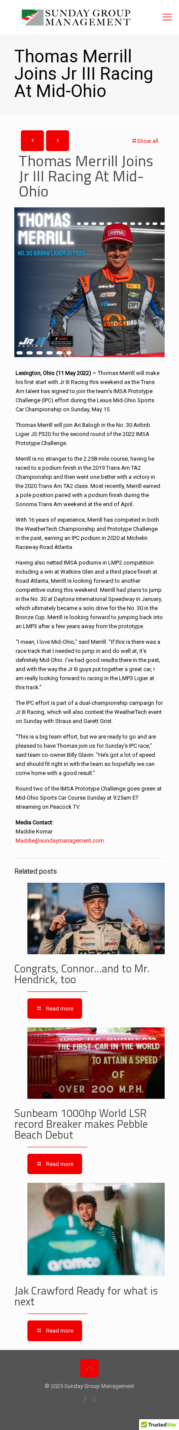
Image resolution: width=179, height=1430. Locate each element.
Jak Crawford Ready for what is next (86, 1296)
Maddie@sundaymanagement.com (60, 840)
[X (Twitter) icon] (94, 1399)
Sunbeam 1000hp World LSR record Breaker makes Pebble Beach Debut (81, 1124)
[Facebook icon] (85, 1399)
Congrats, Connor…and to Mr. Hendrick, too (81, 974)
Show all (147, 141)
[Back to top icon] (89, 1368)
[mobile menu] (167, 17)
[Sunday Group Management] (89, 17)
